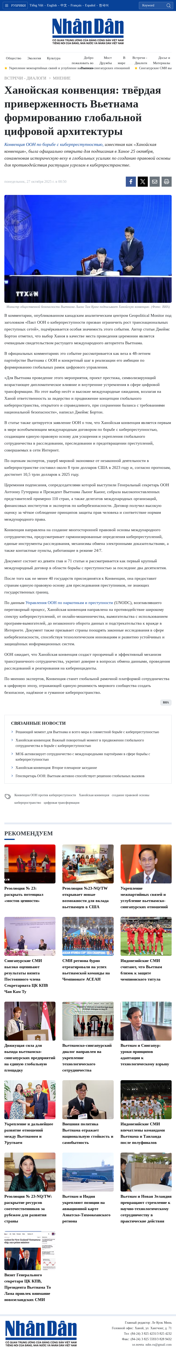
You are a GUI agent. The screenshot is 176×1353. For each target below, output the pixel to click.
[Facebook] (131, 182)
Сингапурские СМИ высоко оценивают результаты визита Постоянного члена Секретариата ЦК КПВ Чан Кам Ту (26, 976)
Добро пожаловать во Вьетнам (83, 60)
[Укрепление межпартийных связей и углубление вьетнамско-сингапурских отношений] (146, 864)
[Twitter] (143, 182)
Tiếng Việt (36, 5)
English (52, 5)
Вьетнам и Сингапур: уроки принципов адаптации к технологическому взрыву (145, 1054)
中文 (63, 5)
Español (90, 5)
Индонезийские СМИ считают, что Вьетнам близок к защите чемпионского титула (141, 969)
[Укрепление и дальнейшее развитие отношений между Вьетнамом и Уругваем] (29, 1099)
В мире (121, 60)
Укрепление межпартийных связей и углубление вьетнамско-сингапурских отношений (144, 897)
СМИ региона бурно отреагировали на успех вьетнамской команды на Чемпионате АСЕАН (86, 969)
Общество (13, 58)
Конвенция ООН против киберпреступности (45, 795)
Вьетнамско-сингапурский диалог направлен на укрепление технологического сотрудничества (87, 1057)
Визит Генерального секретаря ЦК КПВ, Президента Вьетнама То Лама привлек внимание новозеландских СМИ (27, 1287)
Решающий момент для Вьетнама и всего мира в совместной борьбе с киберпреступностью (87, 732)
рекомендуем (28, 833)
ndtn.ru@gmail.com (159, 1344)
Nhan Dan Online (88, 31)
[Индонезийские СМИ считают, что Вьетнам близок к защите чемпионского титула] (146, 936)
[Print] (167, 182)
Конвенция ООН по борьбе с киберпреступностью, (54, 144)
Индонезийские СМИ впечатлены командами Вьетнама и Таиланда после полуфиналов (143, 1133)
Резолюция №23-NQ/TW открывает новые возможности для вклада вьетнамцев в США (85, 897)
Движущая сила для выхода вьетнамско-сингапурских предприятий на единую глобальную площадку (29, 1057)
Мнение (62, 78)
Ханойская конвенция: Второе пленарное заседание (56, 768)
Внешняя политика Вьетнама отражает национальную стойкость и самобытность (87, 1133)
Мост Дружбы (105, 60)
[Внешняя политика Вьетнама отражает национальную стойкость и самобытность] (87, 1099)
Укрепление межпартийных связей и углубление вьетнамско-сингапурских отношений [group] (69, 68)
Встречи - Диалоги (139, 60)
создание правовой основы (130, 795)
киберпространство (27, 802)
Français (76, 5)
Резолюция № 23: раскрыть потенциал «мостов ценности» (23, 894)
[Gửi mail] (155, 182)
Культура (53, 58)
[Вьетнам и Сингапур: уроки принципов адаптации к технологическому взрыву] (146, 1021)
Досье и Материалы (161, 60)
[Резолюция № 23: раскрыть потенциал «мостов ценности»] (29, 864)
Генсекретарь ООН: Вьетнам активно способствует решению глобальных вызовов (80, 776)
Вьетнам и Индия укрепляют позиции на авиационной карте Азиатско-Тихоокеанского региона (86, 1208)
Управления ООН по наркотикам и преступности (69, 602)
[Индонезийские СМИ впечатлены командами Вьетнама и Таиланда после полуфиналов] (146, 1099)
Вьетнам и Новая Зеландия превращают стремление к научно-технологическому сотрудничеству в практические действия (146, 1208)
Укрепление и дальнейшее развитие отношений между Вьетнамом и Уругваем (28, 1133)
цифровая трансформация (61, 802)
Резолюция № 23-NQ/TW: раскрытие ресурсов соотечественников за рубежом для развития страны (28, 1208)
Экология (34, 58)
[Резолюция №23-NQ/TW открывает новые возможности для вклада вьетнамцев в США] (87, 864)
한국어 (104, 5)
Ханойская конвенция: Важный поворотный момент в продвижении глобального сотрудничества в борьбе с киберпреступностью (80, 743)
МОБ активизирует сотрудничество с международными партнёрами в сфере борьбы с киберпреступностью (83, 756)
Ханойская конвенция (94, 795)
